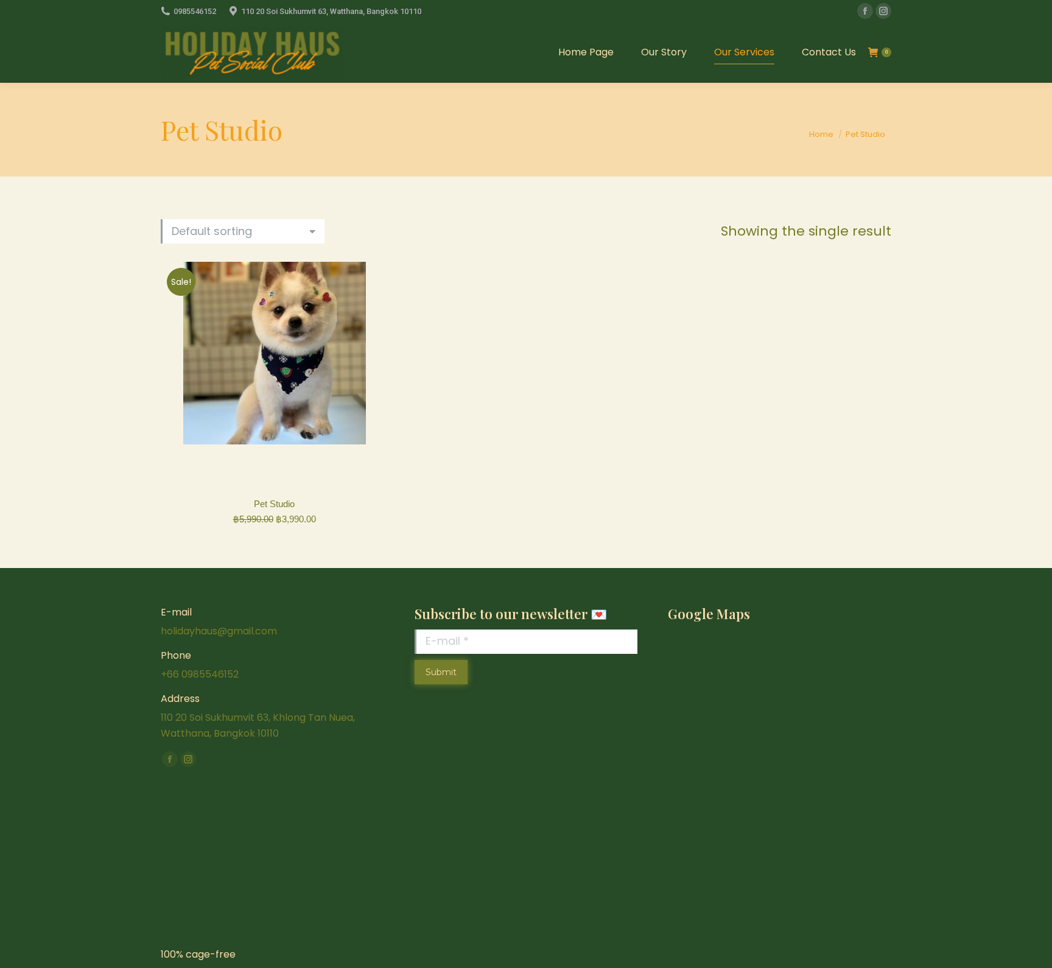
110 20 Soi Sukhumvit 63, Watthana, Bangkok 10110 (331, 11)
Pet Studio (274, 504)
